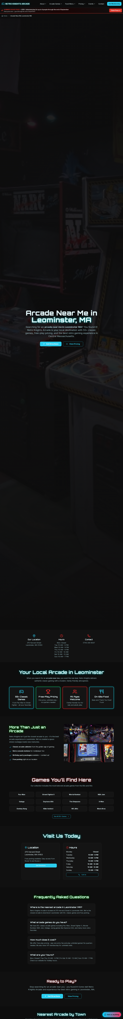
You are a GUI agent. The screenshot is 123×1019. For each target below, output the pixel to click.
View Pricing (74, 344)
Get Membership (114, 4)
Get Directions (52, 344)
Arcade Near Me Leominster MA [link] (21, 16)
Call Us (83, 874)
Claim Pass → (115, 10)
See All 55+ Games (60, 816)
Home (5, 16)
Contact (101, 4)
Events (91, 4)
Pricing (81, 4)
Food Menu (69, 4)
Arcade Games (54, 4)
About (42, 4)
